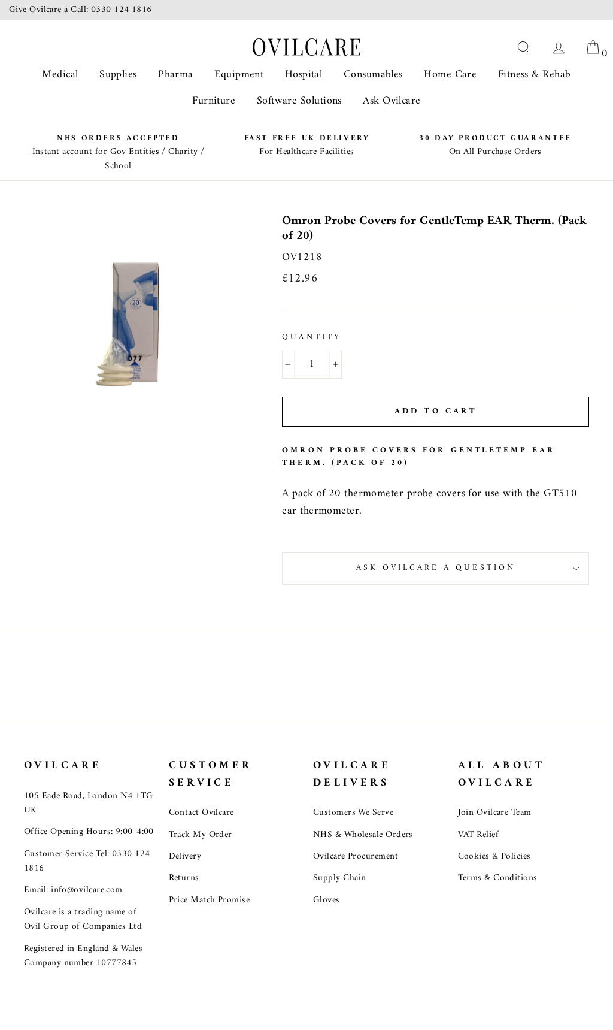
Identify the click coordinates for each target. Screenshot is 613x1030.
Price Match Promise (209, 900)
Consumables (373, 74)
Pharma (175, 74)
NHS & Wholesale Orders (363, 835)
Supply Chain (339, 878)
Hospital (304, 74)
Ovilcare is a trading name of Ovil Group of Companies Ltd (83, 919)
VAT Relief (478, 835)
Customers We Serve (353, 813)
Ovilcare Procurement (355, 856)
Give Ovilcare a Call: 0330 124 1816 (80, 10)
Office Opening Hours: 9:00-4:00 (89, 832)
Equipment (238, 74)
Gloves (326, 900)
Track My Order (200, 835)
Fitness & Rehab (534, 74)
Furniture (213, 101)
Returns (184, 878)
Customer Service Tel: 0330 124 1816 (87, 861)
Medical (60, 74)
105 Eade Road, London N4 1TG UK (88, 803)
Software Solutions (299, 101)
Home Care (450, 74)
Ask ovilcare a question (435, 568)
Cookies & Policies (494, 856)
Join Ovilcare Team (495, 813)
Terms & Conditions (498, 878)
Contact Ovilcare (201, 813)
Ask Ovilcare (391, 101)
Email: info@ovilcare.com (73, 890)
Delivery (185, 856)
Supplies (118, 74)
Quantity (311, 338)
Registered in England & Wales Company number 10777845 (83, 956)
